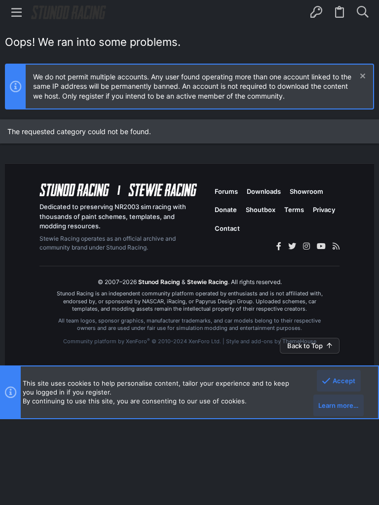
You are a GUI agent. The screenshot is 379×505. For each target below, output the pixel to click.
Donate (226, 210)
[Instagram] (306, 246)
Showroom (306, 191)
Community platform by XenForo (142, 341)
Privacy (324, 210)
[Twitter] (292, 246)
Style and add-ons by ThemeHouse (271, 341)
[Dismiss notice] (361, 77)
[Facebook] (278, 246)
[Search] (362, 12)
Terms (294, 210)
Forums (226, 191)
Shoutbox (260, 210)
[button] (17, 12)
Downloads (264, 191)
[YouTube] (321, 246)
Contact (227, 228)
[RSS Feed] (336, 246)
